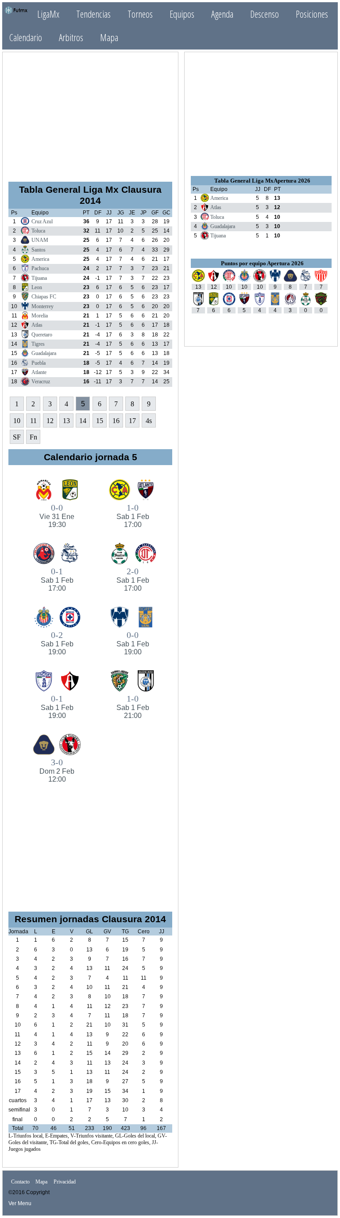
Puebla (38, 363)
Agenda (222, 14)
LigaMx (48, 14)
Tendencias (93, 14)
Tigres (38, 344)
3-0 (56, 770)
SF (17, 437)
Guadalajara (43, 353)
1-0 (132, 515)
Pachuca (40, 268)
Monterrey (42, 306)
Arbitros (71, 37)
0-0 (56, 515)
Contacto (20, 1182)
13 (66, 420)
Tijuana (39, 278)
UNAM (39, 240)
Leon (36, 287)
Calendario (25, 37)
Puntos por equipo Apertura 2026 (262, 263)
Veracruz (40, 381)
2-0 (132, 579)
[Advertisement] (90, 113)
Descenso (264, 14)
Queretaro (41, 335)
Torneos (140, 14)
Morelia (39, 316)
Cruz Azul (42, 221)
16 (116, 420)
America (40, 259)
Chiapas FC (43, 297)
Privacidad (65, 1182)
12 (50, 420)
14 (82, 420)
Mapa (109, 37)
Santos (38, 250)
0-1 (57, 579)
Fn (33, 437)
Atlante (38, 372)
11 (33, 420)
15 (99, 420)
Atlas (36, 325)
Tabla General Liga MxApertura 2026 (262, 180)
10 (16, 420)
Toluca (38, 231)
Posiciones (312, 14)
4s (149, 420)
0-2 (57, 643)
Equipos (182, 14)
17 (132, 420)
